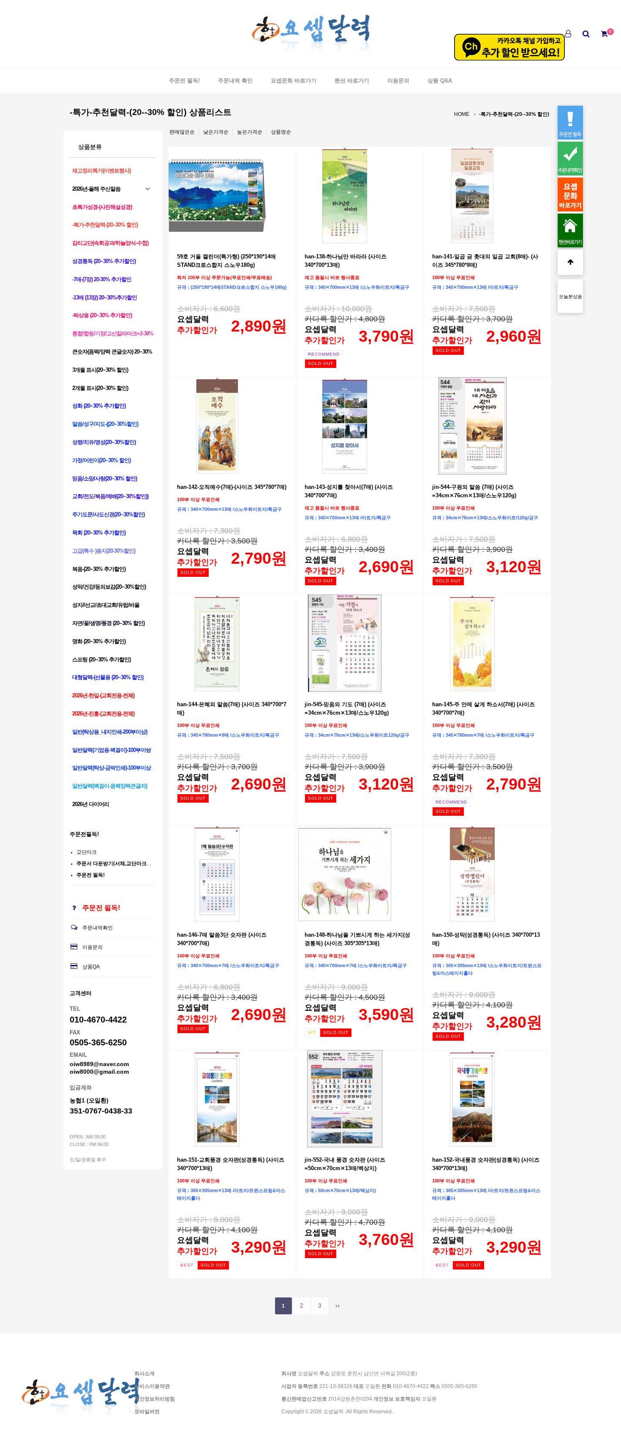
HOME (461, 114)
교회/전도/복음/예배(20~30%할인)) (110, 496)
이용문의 (398, 80)
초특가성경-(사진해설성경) (102, 207)
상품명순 (281, 132)
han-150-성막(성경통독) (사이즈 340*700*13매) (486, 939)
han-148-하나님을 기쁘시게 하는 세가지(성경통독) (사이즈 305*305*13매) (357, 939)
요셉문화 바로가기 (293, 80)
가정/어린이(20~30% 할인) (101, 460)
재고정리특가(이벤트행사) (101, 170)
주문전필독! (84, 834)
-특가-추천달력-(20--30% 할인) (514, 114)
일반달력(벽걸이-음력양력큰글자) (109, 786)
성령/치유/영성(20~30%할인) (104, 442)
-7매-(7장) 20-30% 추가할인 (101, 279)
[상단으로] (570, 262)
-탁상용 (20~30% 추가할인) (102, 315)
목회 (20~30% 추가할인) (98, 532)
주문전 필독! (184, 80)
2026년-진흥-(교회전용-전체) (103, 713)
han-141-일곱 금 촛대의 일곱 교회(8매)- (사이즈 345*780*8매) (485, 260)
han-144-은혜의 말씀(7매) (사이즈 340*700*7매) (231, 708)
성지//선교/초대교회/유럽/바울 (105, 605)
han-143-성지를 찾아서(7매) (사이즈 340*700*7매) (349, 491)
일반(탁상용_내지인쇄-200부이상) (109, 732)
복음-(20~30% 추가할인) (98, 569)
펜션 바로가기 (352, 80)
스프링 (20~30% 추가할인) (101, 659)
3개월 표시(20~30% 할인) (100, 370)
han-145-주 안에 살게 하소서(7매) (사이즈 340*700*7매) (483, 708)
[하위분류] (147, 188)
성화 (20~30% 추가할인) (98, 406)
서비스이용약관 (152, 1386)
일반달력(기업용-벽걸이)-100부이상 (111, 750)
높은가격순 (249, 132)
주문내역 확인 (235, 80)
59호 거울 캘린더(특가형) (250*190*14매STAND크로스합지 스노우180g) (226, 260)
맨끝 (338, 1305)
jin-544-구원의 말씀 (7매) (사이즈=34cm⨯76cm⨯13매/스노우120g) (474, 491)
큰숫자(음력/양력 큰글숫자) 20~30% (112, 351)
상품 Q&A (440, 80)
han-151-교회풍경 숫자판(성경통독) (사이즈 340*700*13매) (230, 1164)
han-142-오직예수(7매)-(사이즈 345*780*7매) (231, 487)
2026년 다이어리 (90, 804)
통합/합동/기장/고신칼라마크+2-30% (112, 333)
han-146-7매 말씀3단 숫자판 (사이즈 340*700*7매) (222, 939)
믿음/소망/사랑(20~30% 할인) (104, 478)
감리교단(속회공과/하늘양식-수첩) (110, 243)
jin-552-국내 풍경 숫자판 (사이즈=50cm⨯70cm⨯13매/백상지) (345, 1164)
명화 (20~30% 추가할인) (98, 641)
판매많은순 (182, 132)
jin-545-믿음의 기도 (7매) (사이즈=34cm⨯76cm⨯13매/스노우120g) (347, 708)
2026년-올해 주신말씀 (96, 189)
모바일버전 (147, 1412)
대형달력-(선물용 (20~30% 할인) (107, 677)
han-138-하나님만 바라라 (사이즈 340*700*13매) (346, 260)
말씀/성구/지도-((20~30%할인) (105, 424)
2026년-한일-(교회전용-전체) (103, 695)
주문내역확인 (97, 928)
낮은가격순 (216, 132)
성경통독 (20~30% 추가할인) (104, 261)
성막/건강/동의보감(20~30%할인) (109, 587)
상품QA (91, 967)
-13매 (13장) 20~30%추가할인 (104, 297)
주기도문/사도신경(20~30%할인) (108, 514)
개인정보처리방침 (154, 1399)
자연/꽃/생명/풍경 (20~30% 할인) (108, 623)
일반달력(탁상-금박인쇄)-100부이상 (111, 768)
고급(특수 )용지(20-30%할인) (103, 551)
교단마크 (86, 852)
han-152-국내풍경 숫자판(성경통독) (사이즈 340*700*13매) (485, 1164)
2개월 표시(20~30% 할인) (100, 388)
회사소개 (144, 1373)
